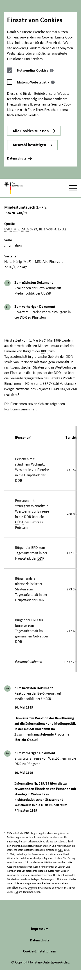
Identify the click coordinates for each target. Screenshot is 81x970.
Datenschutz (16, 158)
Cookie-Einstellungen (39, 951)
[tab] (35, 70)
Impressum (39, 929)
